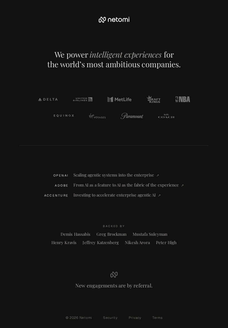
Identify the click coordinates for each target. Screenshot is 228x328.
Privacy (135, 317)
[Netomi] (114, 20)
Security (110, 317)
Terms (157, 317)
